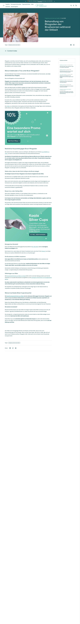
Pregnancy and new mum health (14, 44)
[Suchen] (71, 5)
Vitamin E (43, 251)
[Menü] (3, 5)
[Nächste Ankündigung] (54, 1)
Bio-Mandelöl (35, 246)
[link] (76, 5)
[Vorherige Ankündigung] (25, 1)
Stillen (8, 106)
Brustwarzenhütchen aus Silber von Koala (16, 276)
